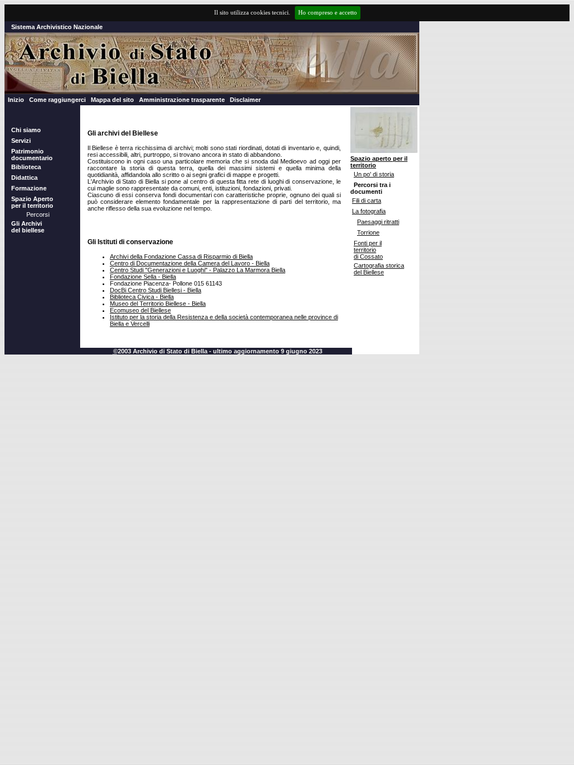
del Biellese (369, 272)
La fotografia (369, 211)
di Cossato (368, 256)
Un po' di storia (374, 174)
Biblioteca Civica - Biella (142, 296)
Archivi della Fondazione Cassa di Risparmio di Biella (181, 256)
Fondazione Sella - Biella (143, 276)
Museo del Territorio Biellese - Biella (158, 303)
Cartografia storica (379, 265)
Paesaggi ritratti (378, 221)
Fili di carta (366, 200)
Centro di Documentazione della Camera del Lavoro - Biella (190, 263)
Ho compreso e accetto (327, 13)
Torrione (368, 232)
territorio (365, 249)
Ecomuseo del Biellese (140, 310)
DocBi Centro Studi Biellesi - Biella (155, 290)
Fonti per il (368, 243)
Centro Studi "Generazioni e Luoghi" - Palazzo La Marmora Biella (197, 270)
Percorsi (37, 214)
